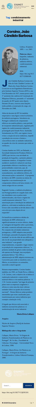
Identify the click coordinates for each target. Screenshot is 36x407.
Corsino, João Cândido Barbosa (18, 33)
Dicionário (12, 403)
